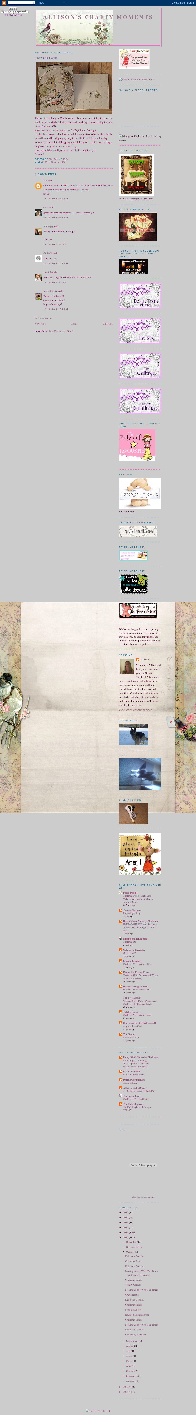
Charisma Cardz (55, 162)
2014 (126, 1217)
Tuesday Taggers (132, 910)
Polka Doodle (130, 892)
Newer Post (40, 323)
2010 (126, 1237)
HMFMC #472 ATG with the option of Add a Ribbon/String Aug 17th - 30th (140, 927)
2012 (126, 1227)
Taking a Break (130, 1082)
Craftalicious (132, 1294)
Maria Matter (50, 291)
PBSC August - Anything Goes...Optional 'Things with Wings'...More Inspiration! (136, 1063)
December (131, 1241)
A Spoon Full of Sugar (135, 1087)
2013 (126, 1222)
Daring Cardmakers (134, 1079)
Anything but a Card (132, 1026)
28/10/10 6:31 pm (55, 244)
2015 (126, 1212)
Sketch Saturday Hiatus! (134, 1074)
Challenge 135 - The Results (136, 1098)
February (131, 1375)
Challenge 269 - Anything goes (137, 1014)
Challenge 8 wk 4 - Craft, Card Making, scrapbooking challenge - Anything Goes (138, 898)
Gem (45, 207)
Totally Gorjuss (131, 1012)
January (130, 1380)
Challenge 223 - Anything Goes (137, 963)
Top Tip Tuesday (132, 997)
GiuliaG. (47, 253)
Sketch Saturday (131, 1071)
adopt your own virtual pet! (143, 1197)
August (130, 1346)
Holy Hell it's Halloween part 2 (137, 989)
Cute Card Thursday (134, 949)
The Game (128, 1034)
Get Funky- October (135, 1334)
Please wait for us (131, 1037)
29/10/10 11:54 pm (55, 309)
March (129, 1370)
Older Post (108, 323)
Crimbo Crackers (132, 961)
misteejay (48, 226)
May (128, 1360)
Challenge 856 (129, 941)
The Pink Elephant (133, 1104)
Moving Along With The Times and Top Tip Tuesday (141, 1273)
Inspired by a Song (131, 913)
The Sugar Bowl (131, 1095)
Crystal (47, 272)
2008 (126, 1392)
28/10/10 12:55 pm (55, 217)
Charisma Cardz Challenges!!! (139, 1023)
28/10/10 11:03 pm (55, 263)
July (128, 1351)
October (130, 1251)
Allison (145, 659)
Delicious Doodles (134, 1256)
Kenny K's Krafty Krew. (136, 972)
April (129, 1365)
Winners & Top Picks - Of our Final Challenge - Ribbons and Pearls (139, 1002)
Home (74, 323)
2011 (126, 1232)
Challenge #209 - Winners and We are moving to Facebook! (140, 977)
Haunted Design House (135, 986)
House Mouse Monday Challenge (140, 921)
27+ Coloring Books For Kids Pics (139, 1090)
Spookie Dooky (133, 1309)
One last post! (129, 952)
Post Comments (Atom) (61, 331)
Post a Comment (43, 317)
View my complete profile (135, 710)
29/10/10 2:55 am (55, 282)
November (131, 1246)
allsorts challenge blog (135, 938)
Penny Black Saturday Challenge (140, 1057)
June (128, 1356)
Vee (45, 180)
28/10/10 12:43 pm (55, 198)
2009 (126, 1387)
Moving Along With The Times (141, 1289)
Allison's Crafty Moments (98, 17)
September (132, 1341)
